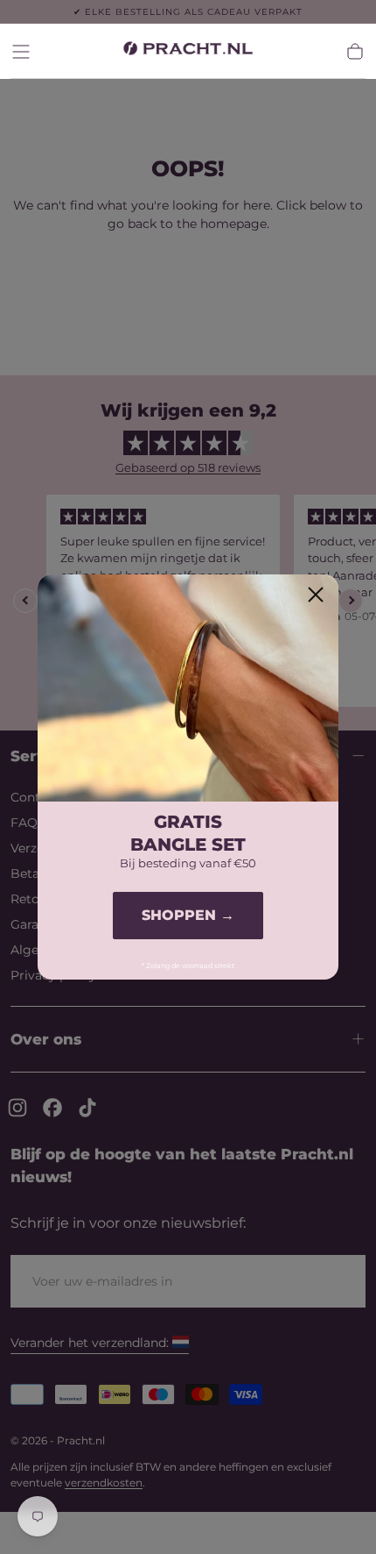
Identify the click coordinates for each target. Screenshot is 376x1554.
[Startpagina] (188, 51)
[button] (20, 51)
